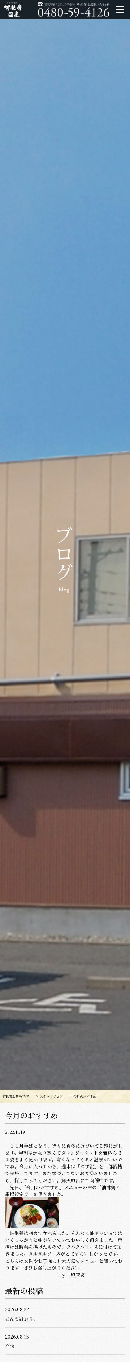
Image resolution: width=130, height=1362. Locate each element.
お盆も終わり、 (21, 1318)
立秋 (9, 1345)
